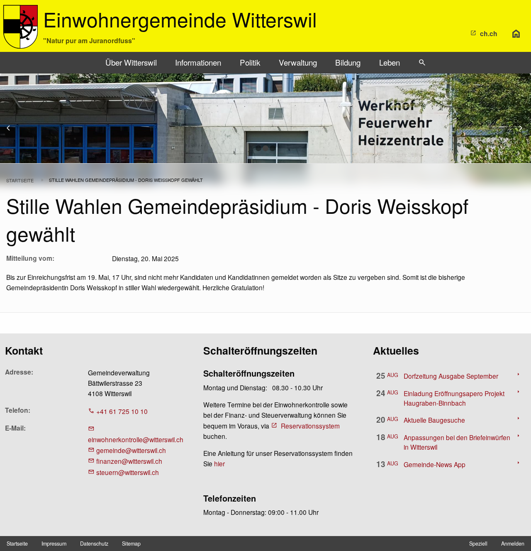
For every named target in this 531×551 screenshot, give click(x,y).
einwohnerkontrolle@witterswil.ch (135, 439)
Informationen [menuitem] (198, 62)
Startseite (20, 180)
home (516, 34)
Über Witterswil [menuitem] (131, 62)
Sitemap (131, 543)
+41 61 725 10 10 (122, 411)
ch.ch (488, 33)
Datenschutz (94, 543)
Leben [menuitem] (389, 62)
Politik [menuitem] (250, 62)
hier (219, 463)
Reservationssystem (310, 425)
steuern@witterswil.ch (127, 472)
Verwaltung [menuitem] (298, 62)
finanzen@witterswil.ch (129, 460)
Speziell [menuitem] (478, 543)
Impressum (53, 543)
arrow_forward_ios (524, 128)
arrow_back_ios (13, 128)
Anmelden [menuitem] (512, 543)
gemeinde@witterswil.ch (131, 450)
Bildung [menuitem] (347, 62)
